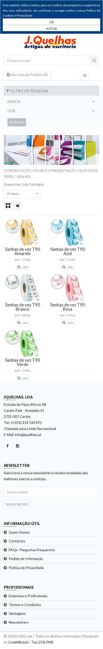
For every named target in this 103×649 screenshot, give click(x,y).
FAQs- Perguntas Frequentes (32, 550)
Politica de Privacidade (26, 567)
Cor (11, 111)
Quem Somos (19, 532)
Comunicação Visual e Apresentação (40, 170)
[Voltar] (17, 205)
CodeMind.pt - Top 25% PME (31, 642)
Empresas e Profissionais (28, 596)
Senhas (23, 176)
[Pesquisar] (94, 60)
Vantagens (17, 613)
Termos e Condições (25, 604)
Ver (25, 267)
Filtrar (17, 122)
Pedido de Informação (26, 558)
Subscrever (17, 504)
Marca (14, 101)
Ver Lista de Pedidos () (29, 74)
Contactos (17, 541)
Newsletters (18, 622)
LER (51, 22)
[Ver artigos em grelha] (8, 205)
